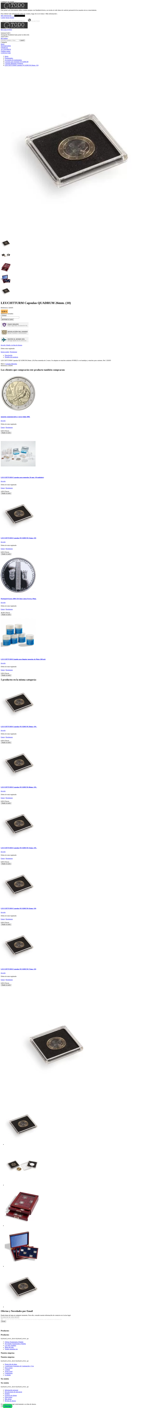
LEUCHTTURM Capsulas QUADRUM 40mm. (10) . (19, 787)
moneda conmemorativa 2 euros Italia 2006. (15, 417)
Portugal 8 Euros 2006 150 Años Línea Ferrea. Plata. (18, 599)
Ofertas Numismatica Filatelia (14, 1342)
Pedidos (7, 1393)
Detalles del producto (11, 357)
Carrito (3, 17)
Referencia (4, 365)
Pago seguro (9, 1368)
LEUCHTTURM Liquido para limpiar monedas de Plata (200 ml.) (23, 659)
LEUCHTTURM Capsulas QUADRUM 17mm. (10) (18, 969)
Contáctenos (9, 1373)
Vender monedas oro (11, 1349)
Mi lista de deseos (10, 1401)
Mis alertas (8, 1399)
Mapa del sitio (9, 1347)
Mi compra (4, 38)
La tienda (8, 1375)
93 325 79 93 (35, 21)
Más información (7, 15)
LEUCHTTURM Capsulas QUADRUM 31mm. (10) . (19, 848)
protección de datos (106, 1327)
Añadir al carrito (7, 319)
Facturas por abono (11, 1395)
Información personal (11, 1390)
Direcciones (8, 1397)
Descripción (8, 355)
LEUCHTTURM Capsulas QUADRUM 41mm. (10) (18, 908)
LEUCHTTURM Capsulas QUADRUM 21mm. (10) (18, 538)
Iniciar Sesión (10, 17)
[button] (73, 30)
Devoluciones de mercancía (13, 1392)
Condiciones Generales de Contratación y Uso (19, 1366)
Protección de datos (11, 1364)
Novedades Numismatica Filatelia (15, 1344)
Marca (3, 364)
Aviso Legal (8, 1371)
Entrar (3, 427)
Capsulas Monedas (11, 364)
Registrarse (13, 352)
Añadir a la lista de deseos (11, 345)
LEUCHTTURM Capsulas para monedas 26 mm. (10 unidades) (22, 477)
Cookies (7, 1369)
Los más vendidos (10, 1345)
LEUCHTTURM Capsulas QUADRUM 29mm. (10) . (19, 726)
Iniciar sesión (5, 352)
